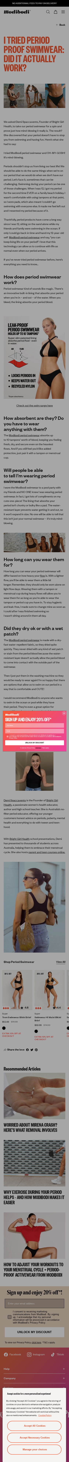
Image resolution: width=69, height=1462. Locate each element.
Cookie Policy (45, 1415)
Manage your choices (35, 1449)
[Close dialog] (64, 713)
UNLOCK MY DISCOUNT (34, 743)
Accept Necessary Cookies (35, 1437)
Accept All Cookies (34, 1425)
